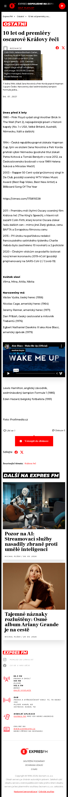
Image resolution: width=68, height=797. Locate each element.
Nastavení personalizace (25, 791)
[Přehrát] (62, 6)
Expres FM (20, 716)
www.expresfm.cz (24, 729)
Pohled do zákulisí (21, 660)
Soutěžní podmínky (34, 761)
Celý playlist (26, 8)
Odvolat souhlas (46, 791)
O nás (34, 769)
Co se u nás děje (20, 665)
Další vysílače (22, 690)
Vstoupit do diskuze (37, 441)
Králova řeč (30, 463)
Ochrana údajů (34, 765)
